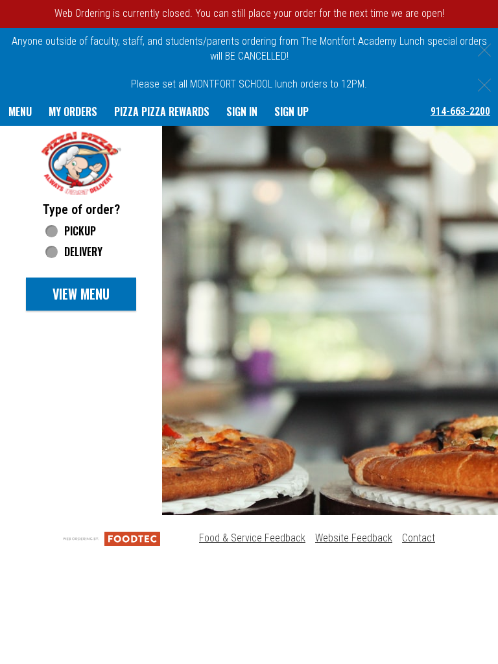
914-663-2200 (460, 111)
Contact (418, 538)
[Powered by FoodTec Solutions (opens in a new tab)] (111, 538)
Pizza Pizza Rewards (161, 111)
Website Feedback (353, 538)
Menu (20, 111)
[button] (81, 163)
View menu (81, 293)
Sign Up (291, 111)
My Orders (73, 111)
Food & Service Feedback (252, 538)
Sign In (241, 111)
